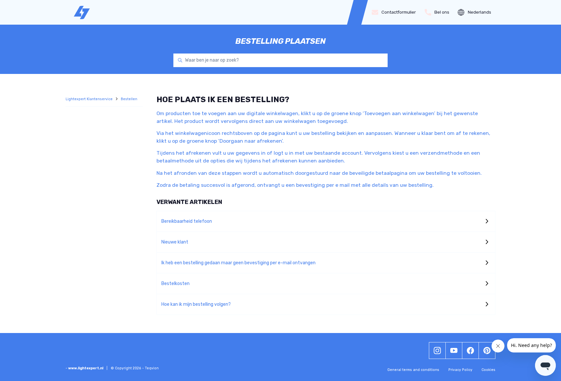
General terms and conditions (413, 370)
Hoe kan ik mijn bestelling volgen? (196, 304)
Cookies (488, 370)
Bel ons (441, 12)
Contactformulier (398, 12)
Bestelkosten (175, 283)
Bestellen (129, 99)
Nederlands (479, 12)
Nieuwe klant (174, 242)
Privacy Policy (460, 370)
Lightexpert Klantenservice (90, 99)
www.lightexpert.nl (85, 368)
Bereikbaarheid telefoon (186, 221)
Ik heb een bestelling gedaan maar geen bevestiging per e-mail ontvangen (238, 263)
